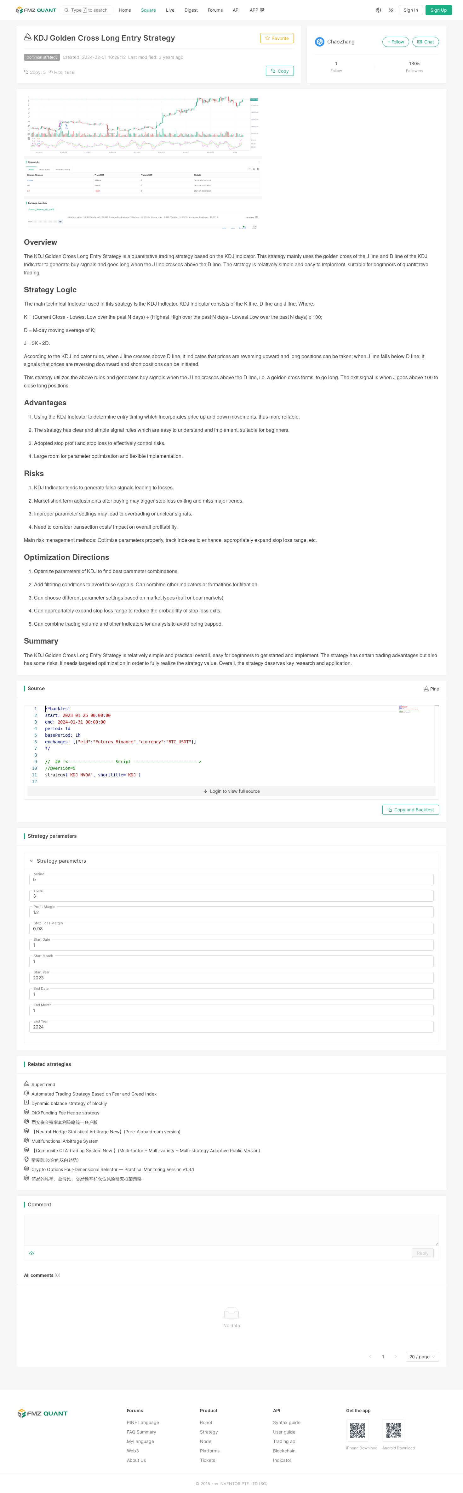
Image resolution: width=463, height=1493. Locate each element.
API (236, 10)
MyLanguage (140, 1441)
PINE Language (143, 1422)
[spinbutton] (231, 880)
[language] (379, 10)
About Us (136, 1460)
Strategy (209, 1431)
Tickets (207, 1460)
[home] (36, 10)
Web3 (133, 1450)
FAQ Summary (141, 1431)
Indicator (282, 1460)
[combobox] (419, 1356)
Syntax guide (286, 1422)
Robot (206, 1422)
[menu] (242, 10)
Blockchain (284, 1450)
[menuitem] (125, 10)
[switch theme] (391, 10)
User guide (284, 1431)
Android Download (398, 1447)
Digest (191, 10)
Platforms (210, 1450)
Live (170, 10)
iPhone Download (361, 1447)
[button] (31, 860)
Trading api (284, 1441)
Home (125, 10)
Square (148, 10)
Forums (215, 10)
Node (205, 1441)
